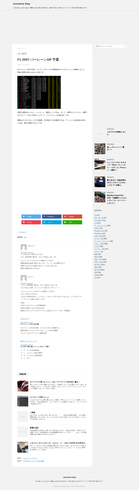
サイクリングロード (30, 458)
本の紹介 (97, 264)
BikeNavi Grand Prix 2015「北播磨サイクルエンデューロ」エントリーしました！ (117, 199)
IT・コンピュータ (100, 225)
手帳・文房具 (99, 262)
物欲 (96, 267)
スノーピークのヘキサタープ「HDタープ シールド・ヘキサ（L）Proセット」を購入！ (117, 166)
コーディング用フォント (39, 397)
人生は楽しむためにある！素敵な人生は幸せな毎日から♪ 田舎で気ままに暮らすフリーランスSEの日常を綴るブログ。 (69, 481)
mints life (23, 319)
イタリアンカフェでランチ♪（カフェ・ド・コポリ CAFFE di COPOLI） (58, 443)
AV (95, 215)
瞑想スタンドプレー (27, 341)
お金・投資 (98, 236)
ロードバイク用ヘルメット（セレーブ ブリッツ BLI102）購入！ (55, 382)
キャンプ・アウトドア (102, 241)
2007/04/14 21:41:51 (27, 252)
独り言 (24, 232)
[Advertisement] (69, 27)
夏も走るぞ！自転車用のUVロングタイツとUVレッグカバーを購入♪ (116, 182)
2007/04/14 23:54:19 (27, 283)
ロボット (97, 251)
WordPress (98, 233)
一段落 (32, 412)
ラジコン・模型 (99, 249)
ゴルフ (96, 246)
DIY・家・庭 (98, 218)
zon (25, 237)
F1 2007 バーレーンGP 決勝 (33, 461)
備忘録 (96, 257)
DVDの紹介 (98, 220)
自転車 (96, 275)
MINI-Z (96, 228)
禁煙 (96, 272)
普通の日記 (34, 428)
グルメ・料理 (99, 244)
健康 (96, 254)
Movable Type (99, 231)
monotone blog (21, 3)
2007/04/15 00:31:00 (27, 322)
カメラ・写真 (99, 238)
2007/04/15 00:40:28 (27, 345)
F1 (20, 232)
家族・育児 (98, 259)
